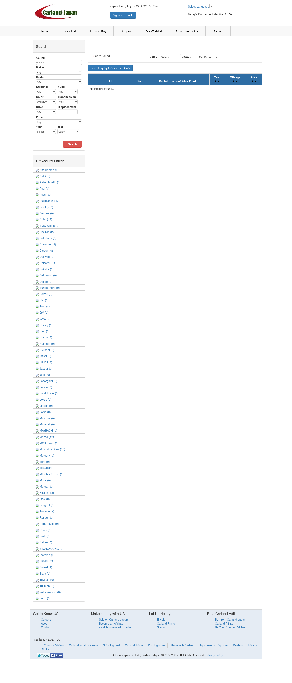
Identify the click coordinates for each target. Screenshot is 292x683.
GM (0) (43, 312)
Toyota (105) (47, 579)
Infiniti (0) (45, 356)
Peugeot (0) (46, 505)
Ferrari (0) (45, 294)
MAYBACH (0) (48, 430)
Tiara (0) (44, 573)
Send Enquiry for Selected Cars (110, 68)
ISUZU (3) (45, 362)
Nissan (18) (46, 493)
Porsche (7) (46, 511)
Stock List (69, 31)
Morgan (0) (46, 486)
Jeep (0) (44, 374)
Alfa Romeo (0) (49, 170)
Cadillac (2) (46, 232)
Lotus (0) (45, 412)
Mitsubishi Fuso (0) (51, 474)
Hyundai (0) (46, 350)
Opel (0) (44, 499)
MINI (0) (44, 462)
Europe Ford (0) (49, 288)
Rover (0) (45, 530)
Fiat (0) (44, 300)
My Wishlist (154, 31)
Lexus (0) (45, 399)
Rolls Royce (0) (49, 524)
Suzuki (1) (45, 567)
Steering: (42, 87)
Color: (40, 97)
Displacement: (67, 107)
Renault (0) (46, 517)
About (44, 623)
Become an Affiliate (111, 623)
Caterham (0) (47, 238)
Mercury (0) (46, 455)
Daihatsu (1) (47, 263)
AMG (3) (44, 176)
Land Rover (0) (49, 393)
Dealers (238, 645)
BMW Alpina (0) (49, 226)
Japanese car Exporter (214, 645)
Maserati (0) (47, 424)
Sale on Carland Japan (113, 619)
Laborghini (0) (48, 381)
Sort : (153, 57)
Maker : (41, 67)
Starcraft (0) (47, 555)
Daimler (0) (46, 269)
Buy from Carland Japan (230, 619)
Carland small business (84, 645)
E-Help (161, 619)
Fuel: (61, 87)
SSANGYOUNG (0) (51, 549)
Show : (186, 57)
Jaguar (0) (46, 368)
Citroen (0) (46, 250)
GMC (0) (44, 319)
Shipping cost (111, 645)
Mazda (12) (46, 437)
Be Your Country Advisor (230, 627)
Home (44, 31)
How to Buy (98, 31)
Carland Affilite (224, 623)
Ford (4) (44, 306)
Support (126, 31)
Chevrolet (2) (47, 244)
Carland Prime (166, 623)
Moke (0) (45, 480)
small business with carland (116, 627)
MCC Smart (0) (49, 443)
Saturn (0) (45, 542)
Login (130, 15)
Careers (46, 619)
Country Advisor (54, 645)
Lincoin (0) (46, 406)
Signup (117, 15)
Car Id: (40, 57)
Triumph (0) (46, 586)
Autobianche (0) (49, 201)
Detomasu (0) (48, 275)
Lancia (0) (45, 387)
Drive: (40, 107)
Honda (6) (45, 337)
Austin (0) (45, 194)
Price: (40, 117)
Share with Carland (182, 645)
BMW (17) (45, 219)
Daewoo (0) (46, 257)
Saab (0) (44, 536)
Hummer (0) (47, 344)
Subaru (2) (46, 561)
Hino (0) (44, 331)
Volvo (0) (45, 598)
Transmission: (67, 97)
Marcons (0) (47, 418)
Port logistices (156, 645)
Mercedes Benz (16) (52, 449)
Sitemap (162, 627)
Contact (218, 31)
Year (39, 127)
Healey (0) (46, 325)
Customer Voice (187, 31)
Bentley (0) (46, 207)
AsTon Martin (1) (50, 182)
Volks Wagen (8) (50, 592)
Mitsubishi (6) (47, 468)
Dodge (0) (45, 282)
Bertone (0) (46, 213)
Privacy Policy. (214, 655)
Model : (41, 77)
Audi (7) (44, 188)
